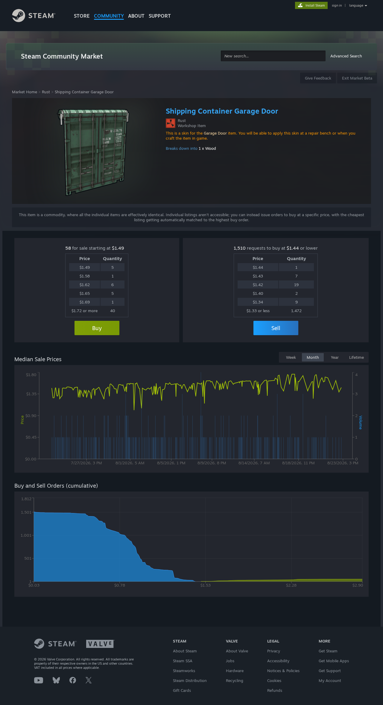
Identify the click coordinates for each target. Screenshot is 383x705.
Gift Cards (182, 690)
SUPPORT (160, 16)
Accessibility (278, 660)
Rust (46, 91)
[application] (191, 420)
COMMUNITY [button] (109, 16)
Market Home (24, 91)
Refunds (274, 690)
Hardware (235, 670)
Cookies (274, 680)
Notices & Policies (283, 670)
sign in (337, 5)
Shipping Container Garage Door (84, 91)
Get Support (330, 670)
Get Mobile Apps (334, 660)
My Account (330, 680)
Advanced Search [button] (346, 56)
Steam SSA (182, 660)
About (136, 16)
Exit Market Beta (357, 78)
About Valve (237, 650)
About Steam (185, 650)
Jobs (230, 660)
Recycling (234, 680)
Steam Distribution (190, 680)
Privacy (273, 650)
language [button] (356, 5)
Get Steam (328, 650)
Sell (275, 328)
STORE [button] (82, 16)
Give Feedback (318, 78)
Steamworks (184, 670)
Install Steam (315, 5)
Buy (97, 328)
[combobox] (273, 56)
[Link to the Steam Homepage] (38, 16)
